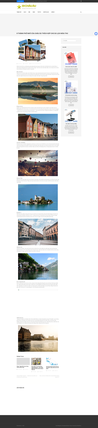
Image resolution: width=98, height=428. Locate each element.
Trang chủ (19, 12)
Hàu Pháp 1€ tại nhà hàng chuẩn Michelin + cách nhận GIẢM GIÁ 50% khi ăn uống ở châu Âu (37, 368)
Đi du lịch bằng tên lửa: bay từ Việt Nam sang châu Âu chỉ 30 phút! (52, 367)
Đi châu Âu (26, 63)
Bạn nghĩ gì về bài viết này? (36, 63)
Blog (25, 12)
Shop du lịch (46, 12)
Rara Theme (69, 425)
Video (34, 12)
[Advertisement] (49, 24)
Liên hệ (52, 12)
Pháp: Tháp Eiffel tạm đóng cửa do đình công (22, 367)
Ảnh (29, 12)
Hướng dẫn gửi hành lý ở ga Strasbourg (32, 1)
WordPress (79, 425)
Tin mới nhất (20, 1)
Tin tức (39, 12)
